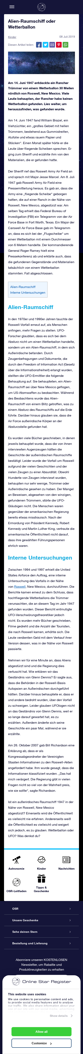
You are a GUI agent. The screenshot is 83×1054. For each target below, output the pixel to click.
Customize (39, 1043)
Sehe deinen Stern (24, 931)
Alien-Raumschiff (22, 287)
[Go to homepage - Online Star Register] (41, 7)
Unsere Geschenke (25, 920)
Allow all (41, 1031)
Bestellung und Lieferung (30, 943)
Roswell (20, 586)
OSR (15, 908)
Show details (59, 1015)
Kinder (12, 37)
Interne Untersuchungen (27, 292)
